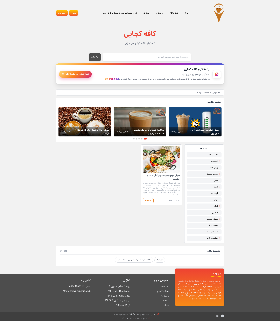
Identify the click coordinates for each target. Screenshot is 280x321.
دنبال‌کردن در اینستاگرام (77, 74)
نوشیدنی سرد (212, 231)
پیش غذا (214, 167)
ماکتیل (215, 212)
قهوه (216, 186)
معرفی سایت (212, 218)
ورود (73, 13)
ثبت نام (61, 13)
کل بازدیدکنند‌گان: (121, 300)
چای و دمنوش (212, 174)
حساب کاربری (163, 291)
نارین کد (125, 318)
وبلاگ (146, 13)
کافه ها (165, 300)
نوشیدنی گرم (212, 238)
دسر (216, 180)
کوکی (216, 199)
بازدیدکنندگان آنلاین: (120, 286)
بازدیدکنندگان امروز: (120, 291)
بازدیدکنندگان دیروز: (120, 296)
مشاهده (148, 200)
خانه (187, 13)
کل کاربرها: (125, 305)
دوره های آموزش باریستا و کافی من (120, 13)
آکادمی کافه (213, 154)
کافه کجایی (217, 92)
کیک (216, 206)
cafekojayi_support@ (74, 291)
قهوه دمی (214, 193)
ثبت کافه (174, 13)
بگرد (93, 57)
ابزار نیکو (159, 259)
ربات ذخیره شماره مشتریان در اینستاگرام (134, 259)
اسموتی (214, 161)
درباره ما (159, 13)
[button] (145, 139)
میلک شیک (213, 225)
